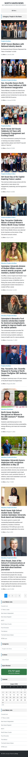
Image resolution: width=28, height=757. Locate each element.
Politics (13, 174)
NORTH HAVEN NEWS (14, 3)
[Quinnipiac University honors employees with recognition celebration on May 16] (14, 446)
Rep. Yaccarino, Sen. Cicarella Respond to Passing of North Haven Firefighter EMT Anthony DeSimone (14, 372)
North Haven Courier (6, 624)
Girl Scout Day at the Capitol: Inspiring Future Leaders (13, 177)
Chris (4, 54)
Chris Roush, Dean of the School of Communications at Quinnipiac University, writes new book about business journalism (13, 565)
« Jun (2, 705)
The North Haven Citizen (7, 635)
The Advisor (4, 631)
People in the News (6, 41)
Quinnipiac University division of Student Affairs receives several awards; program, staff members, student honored (13, 269)
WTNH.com (4, 638)
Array (16, 753)
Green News (10, 409)
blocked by (14, 672)
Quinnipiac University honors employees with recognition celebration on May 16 (13, 462)
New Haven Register (6, 617)
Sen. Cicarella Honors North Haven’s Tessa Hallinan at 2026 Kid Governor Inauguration (13, 85)
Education (3, 80)
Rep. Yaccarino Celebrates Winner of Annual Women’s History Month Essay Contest (13, 222)
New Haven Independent (7, 613)
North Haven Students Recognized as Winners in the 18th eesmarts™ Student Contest (12, 415)
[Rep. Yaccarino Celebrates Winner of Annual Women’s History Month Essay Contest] (14, 206)
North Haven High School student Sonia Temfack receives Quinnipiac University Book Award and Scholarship (13, 513)
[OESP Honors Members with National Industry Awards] (14, 29)
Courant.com (4, 606)
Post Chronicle (5, 627)
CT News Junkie (5, 609)
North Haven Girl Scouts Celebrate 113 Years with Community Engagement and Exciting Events (13, 132)
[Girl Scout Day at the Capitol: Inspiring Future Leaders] (14, 162)
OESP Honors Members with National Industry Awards (12, 45)
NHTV (2, 620)
